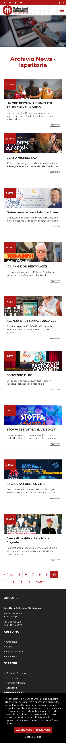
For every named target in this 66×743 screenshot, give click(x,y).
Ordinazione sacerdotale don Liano (32, 212)
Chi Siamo (11, 641)
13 (20, 581)
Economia (11, 688)
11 (5, 581)
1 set (10, 356)
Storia (9, 646)
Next (39, 581)
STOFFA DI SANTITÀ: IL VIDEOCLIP (31, 429)
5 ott (10, 193)
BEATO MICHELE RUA (21, 158)
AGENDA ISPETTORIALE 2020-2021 (32, 321)
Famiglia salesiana (15, 683)
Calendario (11, 656)
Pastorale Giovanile (16, 673)
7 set (9, 301)
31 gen (10, 84)
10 (54, 574)
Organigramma (14, 651)
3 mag (10, 464)
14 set (10, 247)
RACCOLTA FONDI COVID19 (25, 484)
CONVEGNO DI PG (19, 375)
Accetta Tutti (24, 730)
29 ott (9, 138)
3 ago (10, 410)
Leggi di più (55, 125)
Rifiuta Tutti (43, 730)
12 (12, 581)
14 (28, 581)
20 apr (10, 519)
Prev (9, 574)
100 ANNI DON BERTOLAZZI (26, 266)
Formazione (12, 678)
